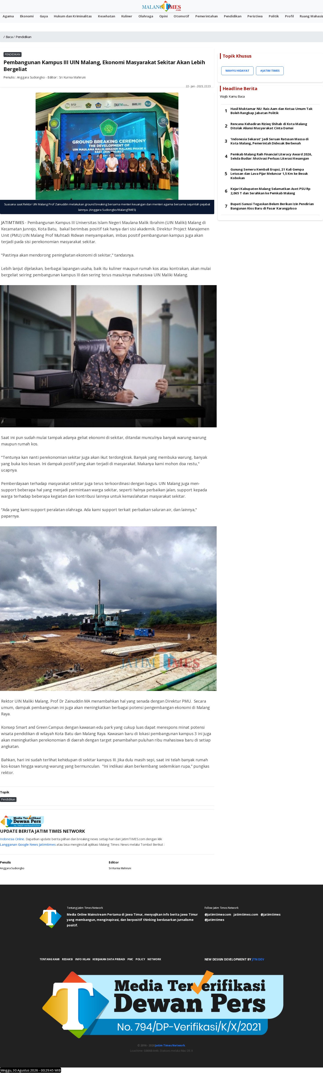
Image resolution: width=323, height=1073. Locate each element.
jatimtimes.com (246, 914)
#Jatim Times (269, 71)
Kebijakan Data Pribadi (109, 959)
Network (154, 959)
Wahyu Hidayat (237, 71)
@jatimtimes (270, 914)
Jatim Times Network (170, 1045)
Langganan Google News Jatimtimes (28, 844)
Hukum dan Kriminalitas (73, 16)
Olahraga (145, 16)
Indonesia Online (12, 839)
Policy (140, 959)
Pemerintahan (206, 16)
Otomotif (181, 16)
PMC (130, 959)
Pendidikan (232, 16)
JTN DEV (258, 959)
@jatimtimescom (218, 914)
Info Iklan (82, 959)
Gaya (44, 16)
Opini (163, 16)
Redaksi (67, 959)
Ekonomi (27, 16)
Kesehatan (106, 16)
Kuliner (126, 16)
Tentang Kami (50, 959)
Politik (274, 16)
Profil (289, 16)
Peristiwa (255, 16)
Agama (8, 16)
